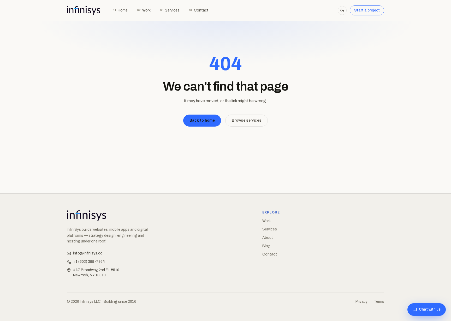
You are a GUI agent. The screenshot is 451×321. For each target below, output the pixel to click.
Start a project (367, 10)
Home (120, 10)
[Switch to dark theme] (342, 10)
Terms (379, 302)
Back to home (202, 120)
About (267, 238)
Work (144, 10)
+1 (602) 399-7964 (89, 262)
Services (170, 10)
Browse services (246, 120)
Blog (266, 246)
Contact (199, 10)
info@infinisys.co (88, 253)
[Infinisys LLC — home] (83, 10)
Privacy (361, 302)
